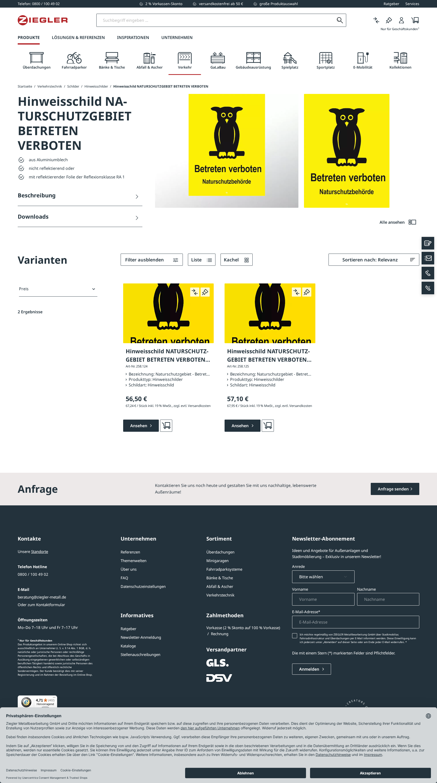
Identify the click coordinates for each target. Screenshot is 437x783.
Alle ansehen (393, 222)
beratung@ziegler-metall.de (42, 597)
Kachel (232, 260)
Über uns (129, 569)
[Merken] (389, 20)
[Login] (401, 20)
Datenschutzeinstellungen (143, 586)
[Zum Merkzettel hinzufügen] (205, 292)
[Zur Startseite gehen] (43, 20)
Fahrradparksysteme (224, 569)
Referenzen (130, 551)
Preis (24, 289)
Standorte (39, 551)
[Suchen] (340, 20)
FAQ (124, 577)
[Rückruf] (427, 288)
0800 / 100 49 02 (33, 574)
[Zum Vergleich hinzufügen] (194, 292)
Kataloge (128, 645)
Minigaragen (217, 560)
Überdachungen (220, 551)
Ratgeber (128, 628)
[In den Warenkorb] (166, 426)
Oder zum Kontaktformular (41, 604)
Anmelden (309, 669)
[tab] (36, 61)
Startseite (25, 86)
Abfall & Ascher (219, 586)
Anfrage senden (393, 489)
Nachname (366, 589)
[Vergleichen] (376, 20)
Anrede (298, 566)
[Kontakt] (427, 243)
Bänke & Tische (219, 577)
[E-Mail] (427, 258)
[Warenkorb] (413, 20)
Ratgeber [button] (391, 3)
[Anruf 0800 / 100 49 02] (427, 273)
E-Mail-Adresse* (306, 611)
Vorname (300, 589)
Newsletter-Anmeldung (141, 637)
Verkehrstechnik (220, 594)
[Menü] (54, 698)
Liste (197, 260)
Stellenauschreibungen (140, 654)
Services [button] (412, 3)
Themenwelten (133, 560)
